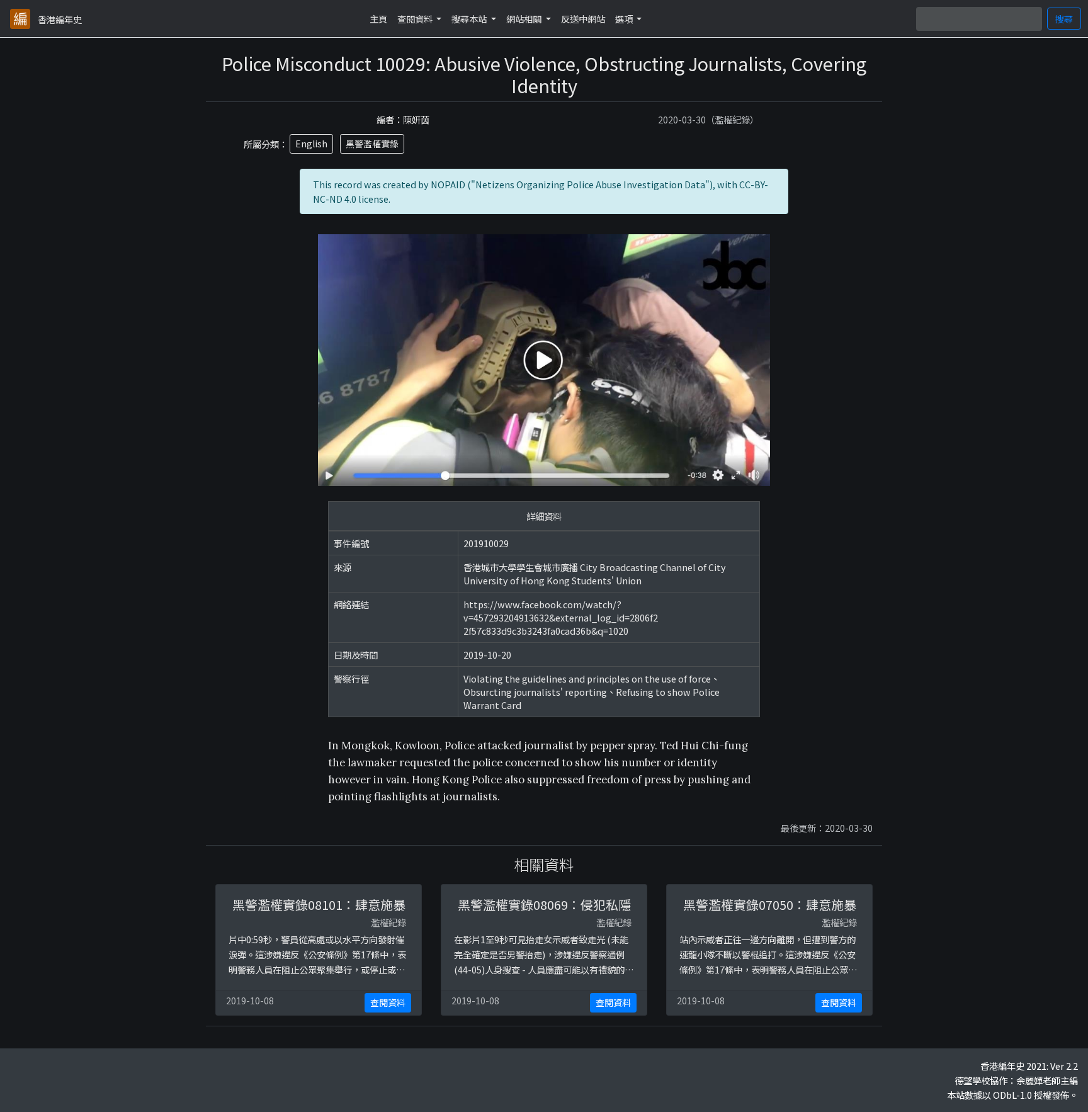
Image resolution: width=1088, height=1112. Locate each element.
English (311, 143)
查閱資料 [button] (415, 18)
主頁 (378, 18)
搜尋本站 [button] (470, 18)
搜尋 (1064, 18)
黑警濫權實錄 (372, 143)
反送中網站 (583, 18)
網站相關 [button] (524, 18)
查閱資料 (387, 1002)
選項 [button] (625, 18)
